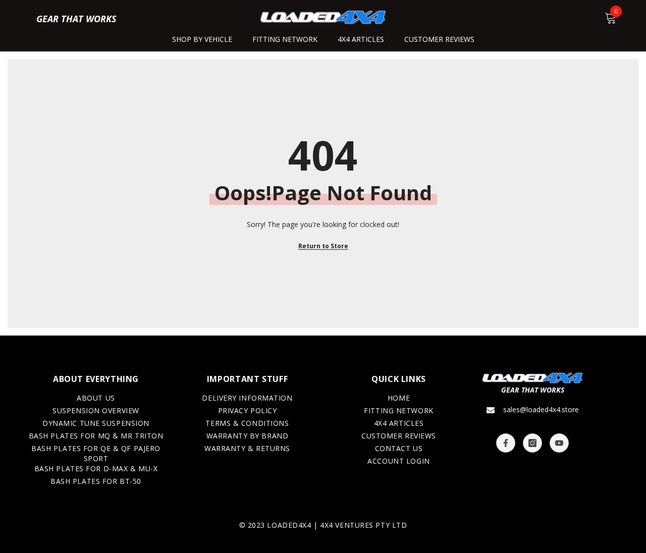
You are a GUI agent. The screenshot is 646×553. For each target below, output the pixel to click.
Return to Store (323, 246)
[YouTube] (559, 443)
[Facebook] (505, 443)
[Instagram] (532, 443)
